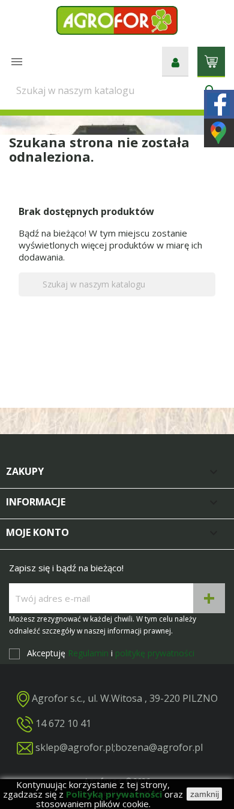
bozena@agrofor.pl (159, 747)
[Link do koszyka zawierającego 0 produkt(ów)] (211, 60)
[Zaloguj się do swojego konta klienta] (175, 62)
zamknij (204, 794)
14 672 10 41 (63, 723)
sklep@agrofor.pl (74, 747)
